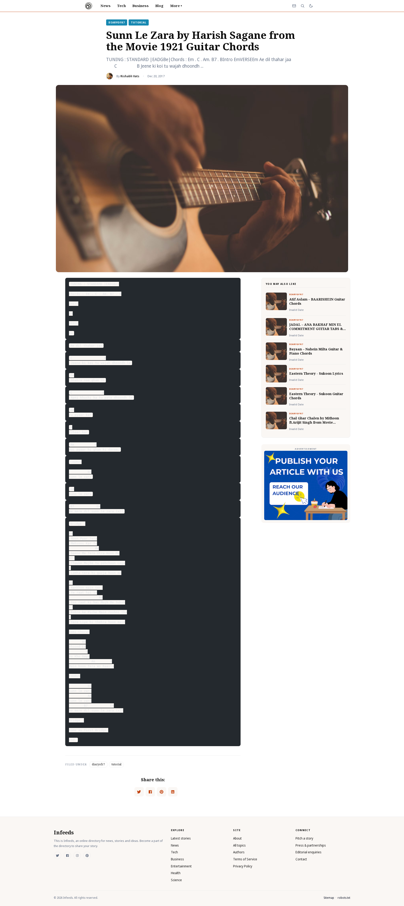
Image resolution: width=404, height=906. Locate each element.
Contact (301, 859)
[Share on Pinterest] (161, 791)
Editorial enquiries (308, 852)
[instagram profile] (77, 855)
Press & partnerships (311, 845)
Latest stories (181, 838)
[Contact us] (294, 6)
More (176, 5)
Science (176, 880)
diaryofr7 (116, 22)
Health (175, 873)
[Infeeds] (88, 5)
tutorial (138, 22)
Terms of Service (245, 859)
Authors (239, 852)
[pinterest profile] (87, 855)
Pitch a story (304, 838)
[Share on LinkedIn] (172, 791)
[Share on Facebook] (150, 791)
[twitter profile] (57, 855)
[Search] (302, 6)
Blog (159, 5)
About (237, 838)
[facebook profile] (67, 855)
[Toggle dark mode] (311, 6)
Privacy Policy (242, 866)
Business (140, 5)
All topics (239, 845)
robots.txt (344, 898)
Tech (121, 5)
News (106, 5)
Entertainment (181, 866)
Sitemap (329, 898)
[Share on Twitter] (139, 791)
